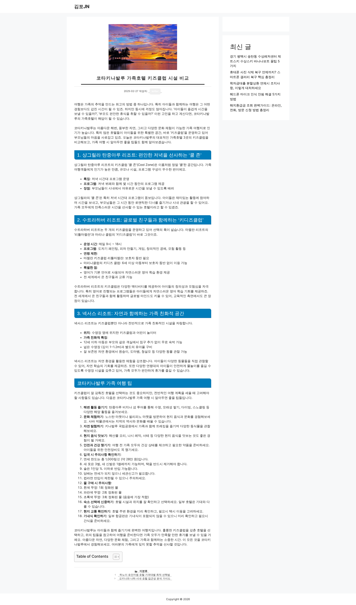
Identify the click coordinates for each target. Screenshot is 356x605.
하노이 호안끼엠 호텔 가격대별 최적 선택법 (145, 574)
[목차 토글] (114, 557)
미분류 (143, 571)
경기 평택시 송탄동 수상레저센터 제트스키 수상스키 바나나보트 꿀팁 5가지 (255, 61)
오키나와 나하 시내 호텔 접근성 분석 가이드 (144, 578)
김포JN (81, 6)
